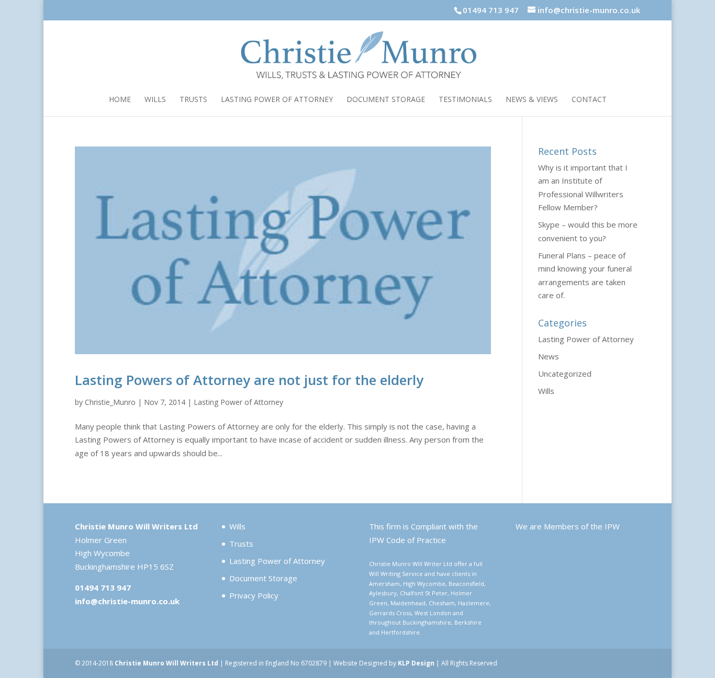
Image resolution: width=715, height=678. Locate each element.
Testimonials (465, 100)
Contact (589, 100)
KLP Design (416, 663)
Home (120, 100)
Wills (155, 100)
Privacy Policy (253, 595)
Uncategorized (564, 373)
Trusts (193, 100)
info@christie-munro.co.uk (127, 601)
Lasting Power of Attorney (277, 100)
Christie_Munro (110, 402)
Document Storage (386, 100)
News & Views (532, 100)
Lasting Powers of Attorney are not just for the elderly (249, 379)
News (548, 356)
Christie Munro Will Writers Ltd (166, 663)
